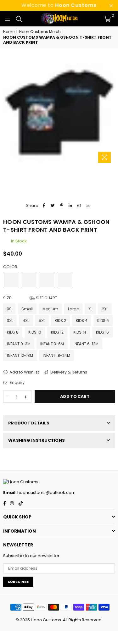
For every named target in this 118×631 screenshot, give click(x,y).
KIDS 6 (103, 320)
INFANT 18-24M (56, 355)
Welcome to (59, 5)
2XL (105, 309)
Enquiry (17, 382)
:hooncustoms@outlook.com (45, 492)
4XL (26, 320)
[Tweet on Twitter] (53, 205)
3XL (10, 320)
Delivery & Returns (68, 372)
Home (8, 31)
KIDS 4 (81, 320)
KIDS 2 (60, 320)
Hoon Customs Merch (40, 31)
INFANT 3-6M (52, 343)
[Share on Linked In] (70, 205)
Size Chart (46, 298)
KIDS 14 (79, 332)
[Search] (19, 18)
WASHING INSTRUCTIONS (36, 440)
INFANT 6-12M (86, 343)
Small (27, 309)
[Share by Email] (88, 205)
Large (73, 309)
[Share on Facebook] (44, 205)
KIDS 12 (57, 332)
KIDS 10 (34, 332)
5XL (42, 320)
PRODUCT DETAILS (28, 423)
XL (90, 309)
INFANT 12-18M (20, 355)
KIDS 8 (13, 332)
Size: (30, 298)
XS (9, 309)
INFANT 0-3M (19, 343)
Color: (11, 267)
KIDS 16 (102, 332)
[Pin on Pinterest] (61, 205)
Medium (50, 309)
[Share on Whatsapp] (79, 205)
